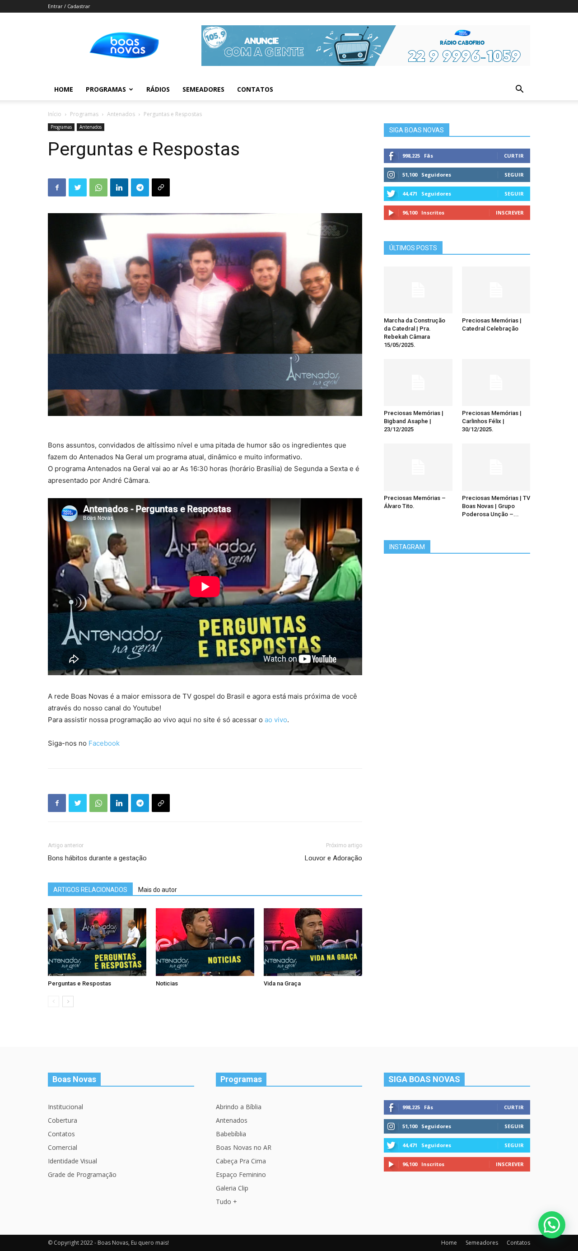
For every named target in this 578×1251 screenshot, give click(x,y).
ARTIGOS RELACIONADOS (90, 889)
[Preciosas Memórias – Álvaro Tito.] (418, 466)
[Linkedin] (119, 187)
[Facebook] (57, 187)
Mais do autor (157, 889)
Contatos (255, 89)
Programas (106, 89)
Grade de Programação (82, 1174)
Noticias (167, 983)
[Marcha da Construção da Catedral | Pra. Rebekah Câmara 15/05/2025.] (418, 289)
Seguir (514, 174)
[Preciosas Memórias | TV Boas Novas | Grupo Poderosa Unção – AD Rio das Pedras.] (496, 466)
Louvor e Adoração (333, 858)
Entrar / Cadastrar (69, 6)
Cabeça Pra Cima (241, 1161)
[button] (519, 90)
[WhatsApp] (98, 187)
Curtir (514, 155)
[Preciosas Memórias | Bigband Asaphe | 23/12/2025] (418, 382)
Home (63, 89)
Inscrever (510, 212)
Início (54, 114)
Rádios (158, 89)
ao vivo (276, 719)
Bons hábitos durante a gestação (97, 858)
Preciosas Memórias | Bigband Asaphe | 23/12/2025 (413, 421)
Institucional (65, 1106)
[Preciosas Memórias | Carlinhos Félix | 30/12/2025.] (496, 382)
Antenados (121, 114)
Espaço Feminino (241, 1174)
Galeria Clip (232, 1188)
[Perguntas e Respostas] (97, 942)
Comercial (62, 1147)
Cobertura (62, 1120)
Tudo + (226, 1201)
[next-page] (68, 1001)
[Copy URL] (161, 187)
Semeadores (203, 89)
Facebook (104, 743)
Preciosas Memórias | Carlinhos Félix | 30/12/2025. (492, 421)
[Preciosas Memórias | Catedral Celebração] (496, 289)
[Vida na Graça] (313, 942)
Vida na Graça (282, 983)
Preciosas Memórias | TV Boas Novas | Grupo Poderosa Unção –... (496, 506)
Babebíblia (231, 1134)
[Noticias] (205, 942)
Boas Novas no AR (243, 1147)
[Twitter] (78, 187)
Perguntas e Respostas (79, 983)
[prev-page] (53, 1001)
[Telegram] (140, 187)
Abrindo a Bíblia (238, 1106)
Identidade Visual (72, 1161)
